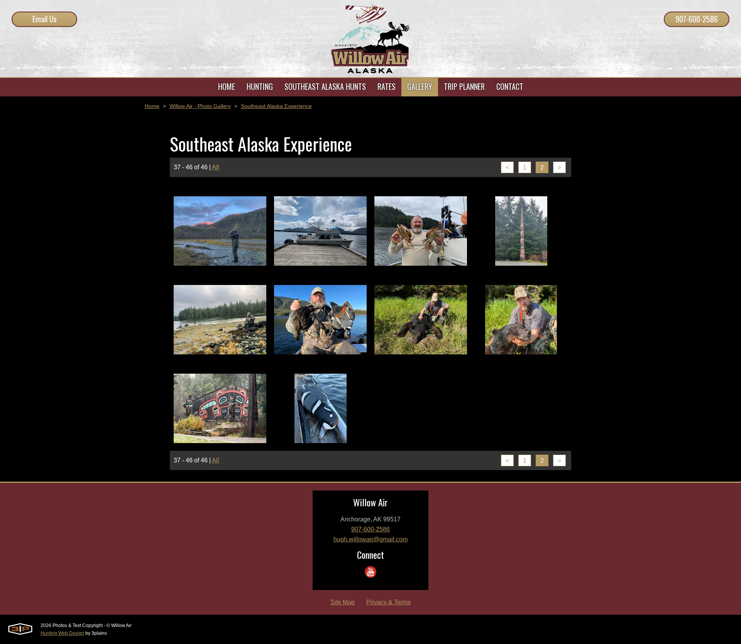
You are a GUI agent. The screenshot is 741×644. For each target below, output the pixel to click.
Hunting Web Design (62, 633)
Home (152, 106)
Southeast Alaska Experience (276, 106)
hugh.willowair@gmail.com (370, 539)
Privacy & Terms (388, 602)
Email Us (44, 19)
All (215, 167)
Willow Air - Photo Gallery (200, 106)
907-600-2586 (696, 19)
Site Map (342, 602)
